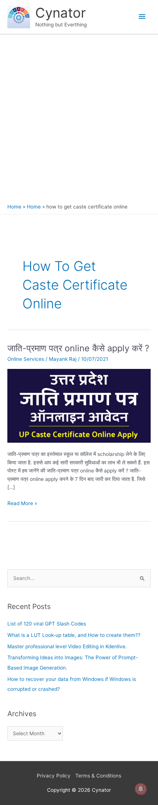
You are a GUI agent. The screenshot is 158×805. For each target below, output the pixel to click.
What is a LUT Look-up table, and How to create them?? (73, 635)
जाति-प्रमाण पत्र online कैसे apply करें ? (78, 348)
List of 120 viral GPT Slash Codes (46, 624)
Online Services (25, 359)
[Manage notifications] (141, 789)
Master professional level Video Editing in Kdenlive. (67, 646)
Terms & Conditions (98, 776)
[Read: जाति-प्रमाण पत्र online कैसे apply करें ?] (79, 405)
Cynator (60, 13)
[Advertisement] (79, 121)
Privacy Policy (54, 776)
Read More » (22, 502)
